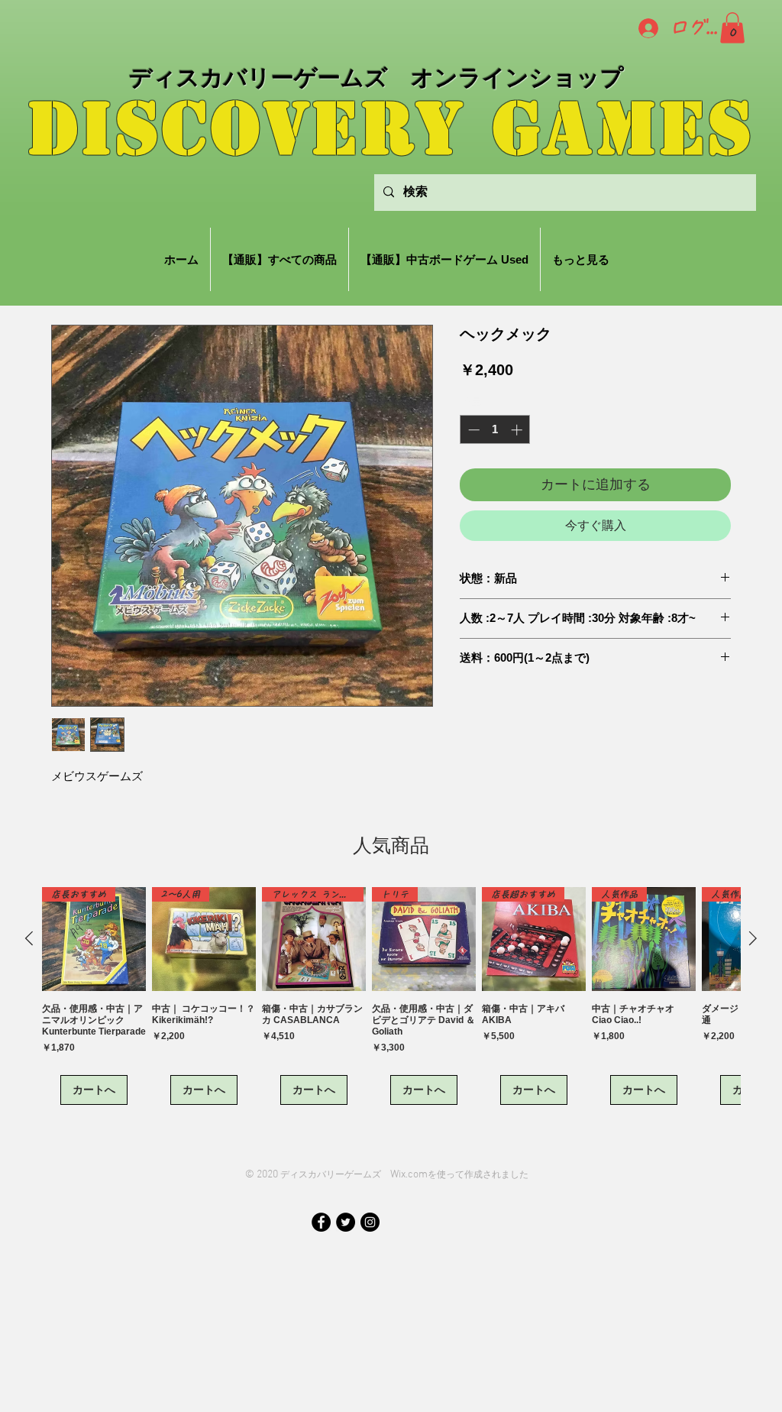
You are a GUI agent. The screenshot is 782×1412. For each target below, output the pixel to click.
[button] (732, 28)
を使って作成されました (478, 1174)
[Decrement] (472, 430)
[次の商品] (753, 938)
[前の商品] (29, 938)
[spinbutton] (495, 430)
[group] (391, 996)
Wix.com (409, 1174)
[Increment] (518, 430)
